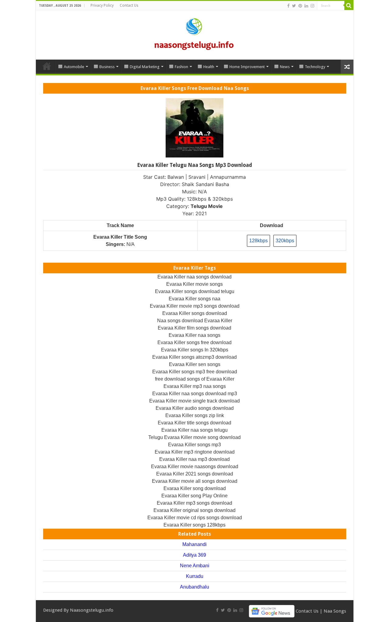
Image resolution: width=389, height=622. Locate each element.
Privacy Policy (102, 5)
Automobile (74, 66)
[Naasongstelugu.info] (194, 33)
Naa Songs (335, 610)
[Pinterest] (300, 5)
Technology (315, 66)
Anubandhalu (194, 586)
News (285, 66)
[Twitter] (294, 5)
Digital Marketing (145, 66)
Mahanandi (194, 544)
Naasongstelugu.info (91, 610)
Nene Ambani (194, 565)
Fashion (181, 66)
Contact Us (129, 5)
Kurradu (194, 576)
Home (47, 66)
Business (107, 66)
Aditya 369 (194, 555)
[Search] (348, 5)
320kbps (285, 240)
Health (208, 66)
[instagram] (312, 5)
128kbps (258, 240)
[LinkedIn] (306, 5)
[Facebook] (288, 5)
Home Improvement (247, 66)
